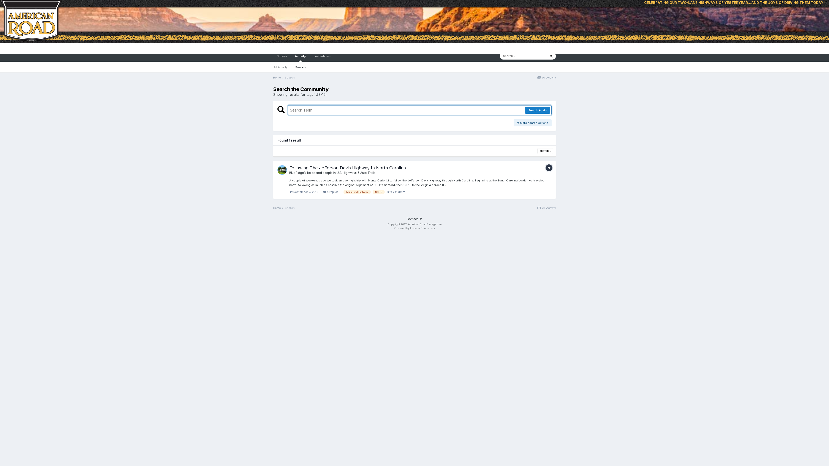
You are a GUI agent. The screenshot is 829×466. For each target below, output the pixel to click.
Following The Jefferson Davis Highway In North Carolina (347, 167)
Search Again (537, 110)
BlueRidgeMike (300, 173)
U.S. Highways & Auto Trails (356, 173)
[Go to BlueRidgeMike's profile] (282, 170)
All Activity (281, 67)
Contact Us (414, 219)
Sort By (544, 151)
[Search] (551, 56)
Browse (282, 56)
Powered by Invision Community (414, 228)
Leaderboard (322, 56)
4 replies (332, 192)
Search (300, 67)
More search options (533, 122)
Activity (300, 56)
